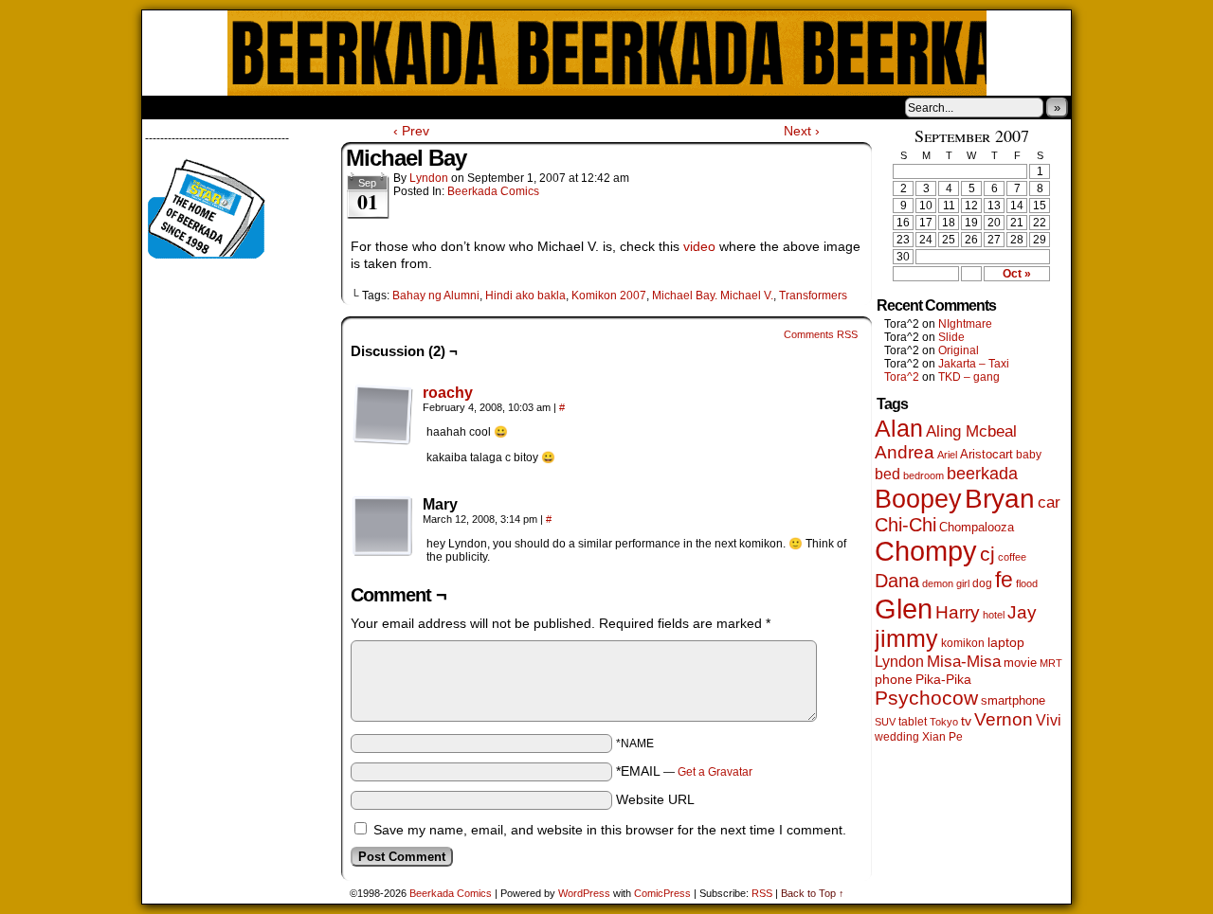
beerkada (982, 473)
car (1049, 502)
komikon (963, 643)
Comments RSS (821, 334)
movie (1020, 663)
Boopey (918, 498)
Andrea (904, 452)
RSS (761, 893)
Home (169, 107)
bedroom (923, 475)
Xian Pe (942, 736)
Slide (951, 337)
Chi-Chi (905, 524)
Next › (802, 130)
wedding (897, 736)
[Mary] (383, 526)
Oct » (1017, 273)
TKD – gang (969, 377)
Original (958, 350)
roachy (448, 393)
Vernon (1003, 719)
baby (1028, 454)
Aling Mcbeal (971, 430)
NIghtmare (965, 324)
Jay (1022, 612)
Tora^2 (901, 377)
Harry (957, 611)
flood (1027, 583)
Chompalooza (976, 527)
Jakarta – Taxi (973, 363)
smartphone (1013, 700)
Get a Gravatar (715, 772)
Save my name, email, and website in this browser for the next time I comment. (609, 829)
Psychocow (926, 697)
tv (966, 721)
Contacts (355, 107)
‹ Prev (411, 130)
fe (1004, 579)
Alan (899, 428)
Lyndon (428, 178)
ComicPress (662, 893)
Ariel (947, 454)
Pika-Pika (943, 679)
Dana (897, 580)
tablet (912, 721)
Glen (903, 608)
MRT (1051, 663)
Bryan (1000, 498)
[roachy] (383, 440)
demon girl (945, 583)
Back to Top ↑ (812, 893)
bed (887, 473)
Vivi (1048, 720)
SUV (885, 721)
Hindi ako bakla (525, 295)
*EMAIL (684, 771)
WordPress (584, 893)
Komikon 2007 (608, 295)
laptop (1005, 643)
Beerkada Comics (607, 53)
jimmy (906, 638)
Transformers (813, 295)
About (224, 107)
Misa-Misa (964, 662)
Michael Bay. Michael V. (712, 295)
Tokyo (944, 721)
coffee (1012, 557)
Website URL (655, 799)
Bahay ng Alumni (436, 295)
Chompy (926, 551)
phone (894, 679)
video (701, 246)
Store (283, 107)
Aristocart (986, 454)
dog (982, 583)
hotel (994, 614)
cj (987, 554)
